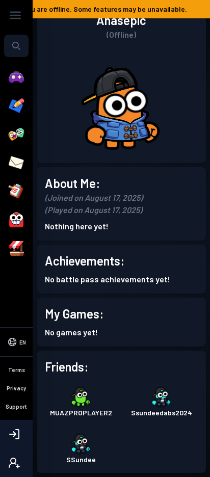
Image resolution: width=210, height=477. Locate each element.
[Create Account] (16, 462)
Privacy (16, 388)
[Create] (16, 106)
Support (16, 406)
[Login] (16, 434)
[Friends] (16, 134)
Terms (16, 369)
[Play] (16, 77)
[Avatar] (16, 220)
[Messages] (16, 163)
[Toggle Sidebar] (15, 15)
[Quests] (16, 191)
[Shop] (16, 248)
